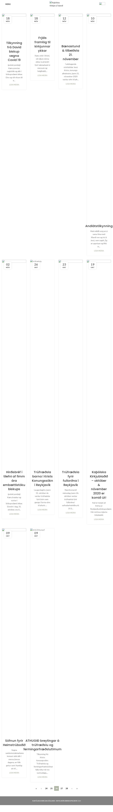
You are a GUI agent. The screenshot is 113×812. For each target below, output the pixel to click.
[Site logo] (56, 4)
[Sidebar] (3, 808)
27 (61, 788)
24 (46, 788)
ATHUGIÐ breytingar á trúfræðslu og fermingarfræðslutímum (42, 745)
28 (67, 788)
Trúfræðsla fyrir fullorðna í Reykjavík (70, 478)
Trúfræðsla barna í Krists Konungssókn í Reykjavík (42, 478)
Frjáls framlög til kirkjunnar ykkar (42, 44)
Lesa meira (14, 85)
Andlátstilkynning (99, 226)
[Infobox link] (105, 4)
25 (51, 788)
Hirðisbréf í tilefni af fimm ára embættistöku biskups (14, 480)
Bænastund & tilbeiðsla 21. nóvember (70, 52)
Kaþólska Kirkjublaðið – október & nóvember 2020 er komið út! (99, 485)
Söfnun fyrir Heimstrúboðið (14, 743)
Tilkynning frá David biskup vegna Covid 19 (14, 51)
